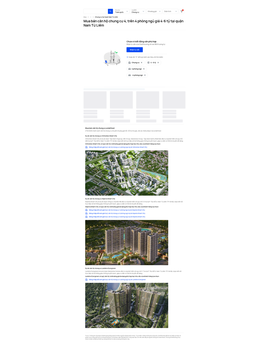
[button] (110, 11)
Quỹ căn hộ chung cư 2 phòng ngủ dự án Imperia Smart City (125, 213)
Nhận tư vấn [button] (134, 50)
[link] (106, 17)
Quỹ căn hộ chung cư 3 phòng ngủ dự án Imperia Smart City (125, 217)
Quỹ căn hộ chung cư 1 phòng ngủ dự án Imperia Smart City (125, 210)
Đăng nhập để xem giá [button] (97, 147)
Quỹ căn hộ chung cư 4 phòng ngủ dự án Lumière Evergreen (125, 280)
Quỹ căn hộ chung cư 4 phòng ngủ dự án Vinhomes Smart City (126, 147)
